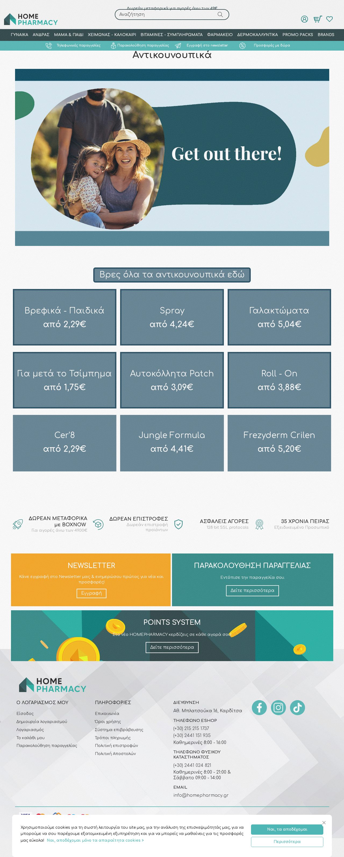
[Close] (325, 823)
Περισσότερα (287, 842)
